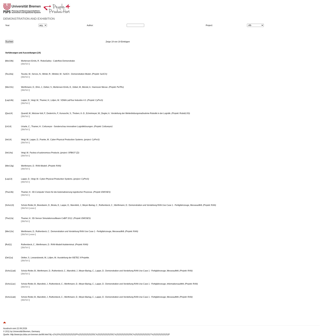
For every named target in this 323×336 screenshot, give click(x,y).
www (32, 208)
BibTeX (25, 64)
